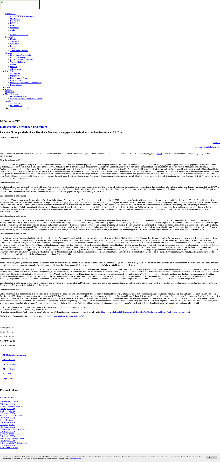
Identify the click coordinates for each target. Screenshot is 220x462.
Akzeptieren (211, 457)
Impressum (14, 76)
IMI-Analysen (16, 21)
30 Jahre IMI (15, 103)
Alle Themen (15, 69)
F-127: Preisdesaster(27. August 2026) (8, 412)
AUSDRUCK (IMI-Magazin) (22, 16)
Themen (8, 53)
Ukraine (13, 39)
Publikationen (10, 14)
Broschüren (14, 25)
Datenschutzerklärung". (76, 458)
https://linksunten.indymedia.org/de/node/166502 (64, 316)
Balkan (13, 46)
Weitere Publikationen (19, 34)
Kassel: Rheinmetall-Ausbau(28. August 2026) (11, 407)
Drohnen (13, 67)
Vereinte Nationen (17, 62)
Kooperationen (16, 85)
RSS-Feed (6, 374)
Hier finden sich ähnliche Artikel (207, 147)
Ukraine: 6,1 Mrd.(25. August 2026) (7, 426)
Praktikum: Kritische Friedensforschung (26, 83)
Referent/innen (16, 80)
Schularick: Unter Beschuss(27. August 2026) (11, 416)
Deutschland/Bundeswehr (20, 55)
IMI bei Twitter (8, 360)
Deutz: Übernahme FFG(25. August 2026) (10, 435)
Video (12, 32)
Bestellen (8, 89)
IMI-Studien (15, 18)
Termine (8, 101)
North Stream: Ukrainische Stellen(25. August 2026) (14, 430)
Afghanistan (15, 41)
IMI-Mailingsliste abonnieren (14, 355)
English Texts (7, 378)
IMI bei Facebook (9, 364)
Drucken (216, 143)
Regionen (9, 37)
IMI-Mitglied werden (18, 96)
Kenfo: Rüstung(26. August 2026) (7, 421)
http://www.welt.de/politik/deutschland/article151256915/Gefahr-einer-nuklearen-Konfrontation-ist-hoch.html (145, 312)
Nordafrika (14, 44)
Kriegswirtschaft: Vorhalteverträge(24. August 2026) (14, 444)
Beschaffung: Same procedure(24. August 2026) (12, 439)
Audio (12, 30)
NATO (13, 64)
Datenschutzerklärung (19, 78)
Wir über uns (15, 73)
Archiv (8, 87)
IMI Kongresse (16, 105)
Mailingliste (10, 92)
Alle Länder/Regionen (19, 51)
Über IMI (9, 71)
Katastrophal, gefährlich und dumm (23, 126)
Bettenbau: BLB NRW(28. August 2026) (9, 403)
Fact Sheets (14, 28)
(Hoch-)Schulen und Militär (21, 60)
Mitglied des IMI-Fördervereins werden (26, 99)
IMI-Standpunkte (17, 23)
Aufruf (159, 153)
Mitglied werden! (12, 94)
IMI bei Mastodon (9, 369)
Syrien (12, 48)
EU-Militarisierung (17, 57)
